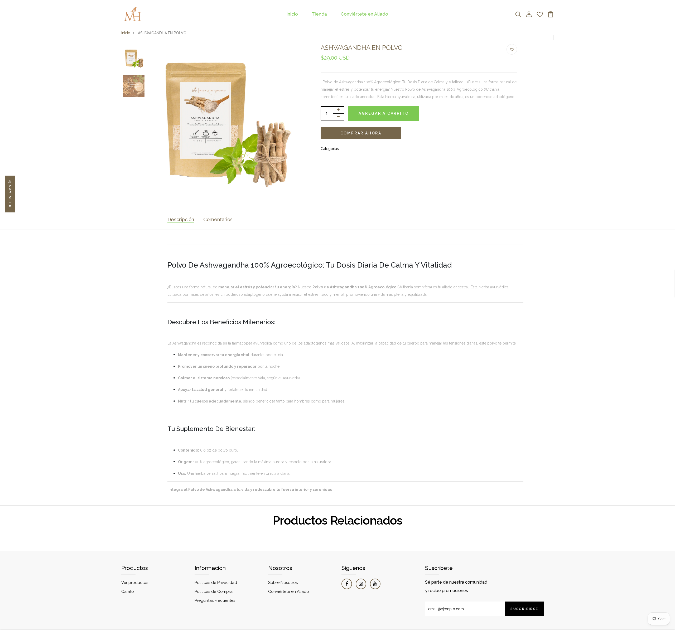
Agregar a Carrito (384, 113)
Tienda (319, 14)
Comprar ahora (361, 133)
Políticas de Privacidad (216, 582)
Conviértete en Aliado (364, 14)
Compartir (10, 196)
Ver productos (134, 582)
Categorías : (331, 149)
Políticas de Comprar (214, 591)
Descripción (180, 219)
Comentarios (218, 219)
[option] (133, 58)
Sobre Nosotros (283, 582)
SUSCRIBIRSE (524, 609)
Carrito (127, 591)
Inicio (292, 14)
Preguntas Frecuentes (215, 600)
